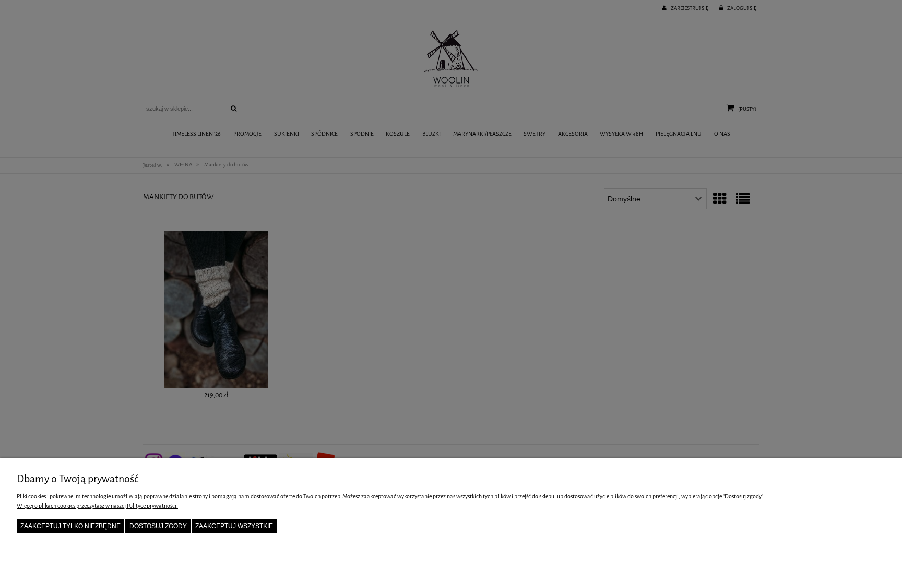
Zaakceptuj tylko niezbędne (70, 526)
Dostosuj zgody (158, 526)
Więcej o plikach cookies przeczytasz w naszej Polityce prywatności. (97, 506)
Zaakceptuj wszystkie (234, 526)
